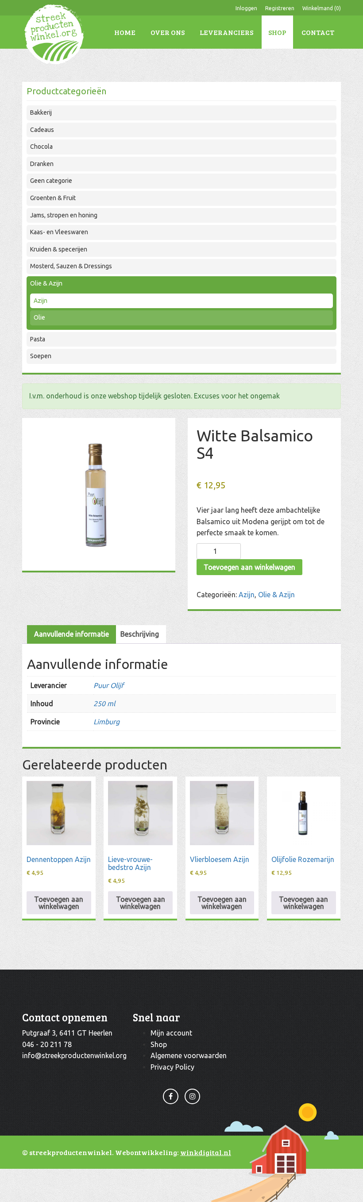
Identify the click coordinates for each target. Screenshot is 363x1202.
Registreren (279, 8)
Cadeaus (42, 129)
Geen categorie (51, 180)
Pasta (37, 339)
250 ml (104, 703)
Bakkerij (41, 112)
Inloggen (246, 8)
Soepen (40, 355)
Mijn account (171, 1033)
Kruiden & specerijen (58, 249)
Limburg (106, 722)
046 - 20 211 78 (47, 1044)
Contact (317, 32)
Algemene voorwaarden (189, 1055)
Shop (277, 32)
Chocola (41, 146)
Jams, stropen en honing (63, 215)
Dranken (42, 163)
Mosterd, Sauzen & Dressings (71, 266)
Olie (39, 317)
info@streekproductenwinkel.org (74, 1055)
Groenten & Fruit (53, 197)
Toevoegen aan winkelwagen (249, 567)
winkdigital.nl (205, 1152)
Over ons (168, 32)
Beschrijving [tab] (139, 634)
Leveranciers (226, 32)
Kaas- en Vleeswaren (59, 232)
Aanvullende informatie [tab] (71, 634)
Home (124, 32)
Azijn (40, 300)
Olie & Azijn (46, 283)
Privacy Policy (172, 1067)
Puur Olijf (108, 685)
